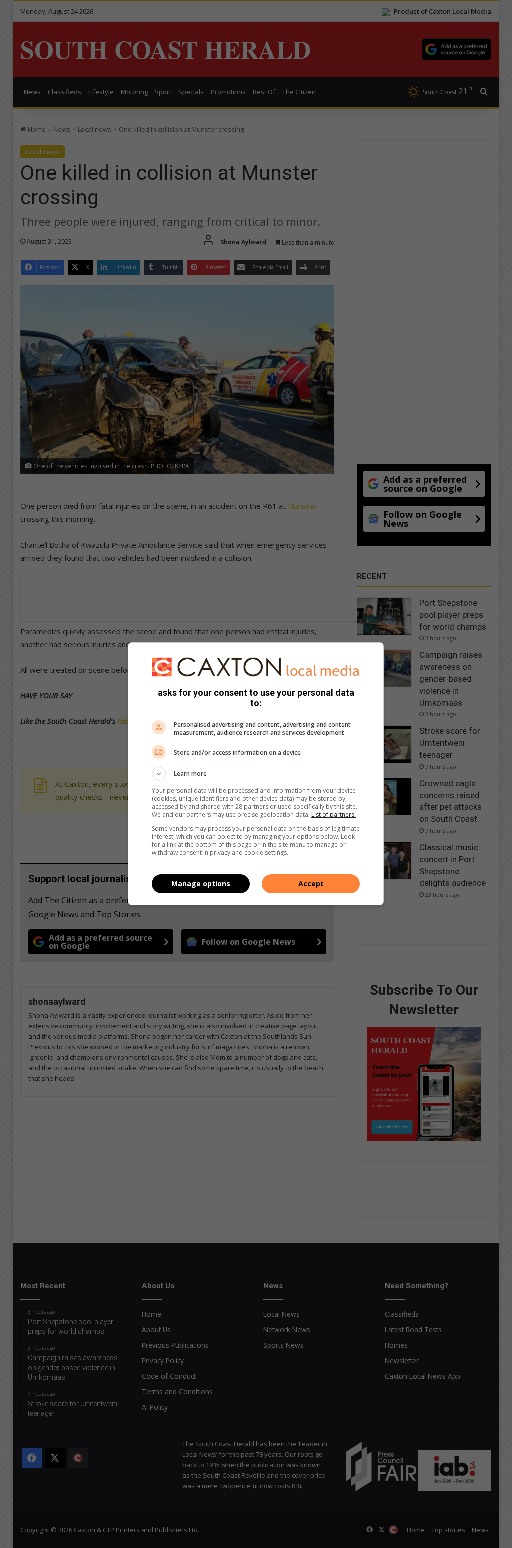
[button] (256, 774)
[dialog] (256, 774)
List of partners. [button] (334, 814)
